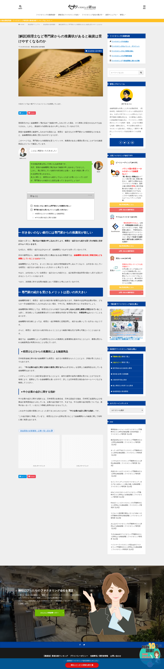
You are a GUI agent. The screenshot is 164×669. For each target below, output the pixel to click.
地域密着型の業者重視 (120, 391)
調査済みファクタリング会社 (68, 15)
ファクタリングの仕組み (120, 41)
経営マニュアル (111, 15)
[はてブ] (22, 113)
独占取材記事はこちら (126, 204)
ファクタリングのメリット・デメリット (126, 46)
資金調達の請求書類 (49, 24)
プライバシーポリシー (79, 656)
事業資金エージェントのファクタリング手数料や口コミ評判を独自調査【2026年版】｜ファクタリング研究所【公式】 (126, 431)
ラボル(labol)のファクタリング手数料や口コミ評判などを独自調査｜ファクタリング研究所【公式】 (126, 536)
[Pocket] (31, 113)
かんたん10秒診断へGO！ (49, 613)
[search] (141, 72)
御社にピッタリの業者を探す (81, 665)
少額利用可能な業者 (120, 380)
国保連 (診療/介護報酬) (120, 374)
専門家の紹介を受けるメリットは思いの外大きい (49, 210)
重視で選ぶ (121, 356)
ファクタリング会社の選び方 (92, 15)
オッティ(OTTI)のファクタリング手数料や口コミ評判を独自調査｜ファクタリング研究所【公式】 (126, 452)
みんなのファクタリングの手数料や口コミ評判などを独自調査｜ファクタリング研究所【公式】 (126, 526)
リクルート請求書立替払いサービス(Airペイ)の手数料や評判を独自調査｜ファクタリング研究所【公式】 (126, 515)
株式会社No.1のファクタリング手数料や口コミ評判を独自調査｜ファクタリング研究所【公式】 (126, 442)
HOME (22, 24)
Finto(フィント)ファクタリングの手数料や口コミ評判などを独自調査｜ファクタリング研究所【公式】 (126, 505)
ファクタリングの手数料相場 (122, 56)
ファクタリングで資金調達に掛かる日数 (126, 61)
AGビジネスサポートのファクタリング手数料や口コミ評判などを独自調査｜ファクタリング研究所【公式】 (126, 494)
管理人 (122, 15)
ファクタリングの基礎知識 (45, 15)
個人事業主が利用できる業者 (123, 385)
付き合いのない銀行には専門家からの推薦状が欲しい (51, 206)
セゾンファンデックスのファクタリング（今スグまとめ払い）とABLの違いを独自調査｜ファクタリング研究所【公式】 (126, 484)
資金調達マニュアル (34, 24)
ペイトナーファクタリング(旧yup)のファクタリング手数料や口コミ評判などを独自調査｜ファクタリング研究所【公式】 (126, 547)
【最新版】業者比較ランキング (55, 656)
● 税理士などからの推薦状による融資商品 (48, 214)
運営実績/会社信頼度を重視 (122, 368)
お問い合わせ (115, 656)
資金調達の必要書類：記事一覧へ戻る (35, 431)
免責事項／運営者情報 (99, 656)
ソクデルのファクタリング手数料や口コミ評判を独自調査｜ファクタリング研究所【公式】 (126, 463)
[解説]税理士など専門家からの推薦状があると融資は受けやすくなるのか (80, 24)
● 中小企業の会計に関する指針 (44, 217)
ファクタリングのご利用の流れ (122, 51)
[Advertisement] (39, 449)
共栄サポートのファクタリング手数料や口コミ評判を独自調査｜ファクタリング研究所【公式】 (126, 473)
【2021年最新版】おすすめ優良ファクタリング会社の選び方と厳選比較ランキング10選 (126, 338)
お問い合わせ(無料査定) (126, 210)
